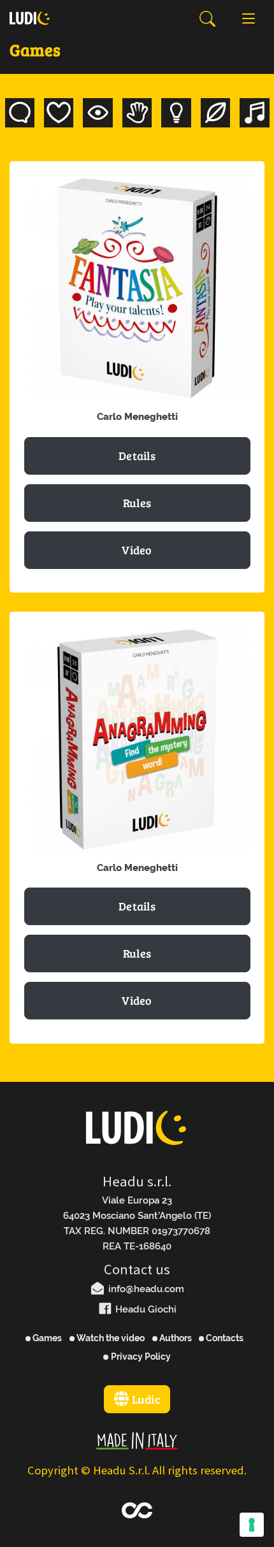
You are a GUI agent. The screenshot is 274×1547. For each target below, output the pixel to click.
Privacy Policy (139, 1356)
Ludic (144, 1399)
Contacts (223, 1338)
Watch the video (110, 1338)
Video (137, 550)
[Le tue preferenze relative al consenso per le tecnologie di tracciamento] (252, 1525)
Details (137, 455)
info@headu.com (145, 1289)
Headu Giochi (145, 1309)
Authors (174, 1338)
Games (46, 1338)
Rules (137, 502)
